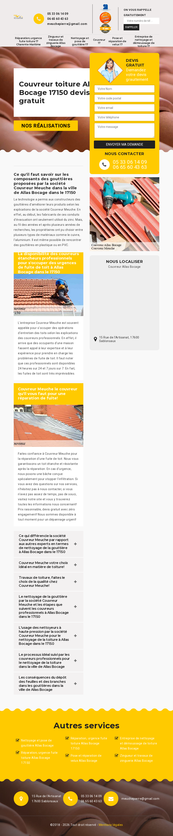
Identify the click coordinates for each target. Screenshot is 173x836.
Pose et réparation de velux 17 (117, 41)
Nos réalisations (45, 126)
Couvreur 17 (99, 41)
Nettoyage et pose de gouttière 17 (80, 41)
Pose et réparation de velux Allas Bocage (86, 758)
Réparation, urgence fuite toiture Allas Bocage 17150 (39, 757)
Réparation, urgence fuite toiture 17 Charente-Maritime (28, 41)
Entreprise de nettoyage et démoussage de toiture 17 (144, 41)
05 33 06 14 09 (57, 13)
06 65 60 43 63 (57, 18)
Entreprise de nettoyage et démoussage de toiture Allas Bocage (138, 743)
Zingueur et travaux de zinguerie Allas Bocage (55, 41)
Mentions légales (111, 825)
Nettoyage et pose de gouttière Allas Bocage (37, 743)
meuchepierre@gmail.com (67, 24)
